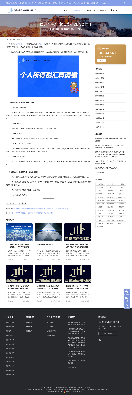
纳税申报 (121, 217)
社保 (100, 213)
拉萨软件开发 (99, 122)
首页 (67, 10)
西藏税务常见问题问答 (45, 244)
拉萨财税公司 (111, 204)
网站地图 (89, 387)
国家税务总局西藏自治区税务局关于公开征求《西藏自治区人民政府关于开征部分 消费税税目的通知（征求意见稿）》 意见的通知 (110, 154)
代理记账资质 (51, 335)
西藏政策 (100, 223)
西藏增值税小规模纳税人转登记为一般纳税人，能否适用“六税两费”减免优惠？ (41, 209)
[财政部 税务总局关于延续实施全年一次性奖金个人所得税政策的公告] (48, 274)
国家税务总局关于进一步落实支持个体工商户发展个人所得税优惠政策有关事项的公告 (77, 287)
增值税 (121, 190)
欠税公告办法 (99, 172)
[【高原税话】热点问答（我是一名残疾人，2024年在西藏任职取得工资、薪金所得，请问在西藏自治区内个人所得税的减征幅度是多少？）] (19, 232)
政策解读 (121, 204)
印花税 (121, 187)
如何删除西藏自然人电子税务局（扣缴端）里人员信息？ (33, 213)
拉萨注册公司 (100, 204)
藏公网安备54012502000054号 (74, 392)
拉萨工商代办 (99, 91)
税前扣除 (110, 213)
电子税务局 (111, 210)
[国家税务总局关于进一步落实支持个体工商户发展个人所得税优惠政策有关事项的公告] (77, 274)
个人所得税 (41, 44)
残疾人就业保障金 (111, 207)
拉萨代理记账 (99, 100)
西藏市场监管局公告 (121, 220)
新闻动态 (78, 10)
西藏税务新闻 (121, 223)
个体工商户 (121, 184)
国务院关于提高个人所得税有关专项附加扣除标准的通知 (18, 287)
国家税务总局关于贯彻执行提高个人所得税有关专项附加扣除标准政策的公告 (77, 245)
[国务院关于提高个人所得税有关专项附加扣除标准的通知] (19, 274)
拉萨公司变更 (99, 78)
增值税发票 (111, 194)
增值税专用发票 (100, 194)
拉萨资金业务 (99, 127)
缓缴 (100, 220)
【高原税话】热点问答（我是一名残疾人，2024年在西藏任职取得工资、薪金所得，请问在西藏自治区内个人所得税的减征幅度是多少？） (19, 245)
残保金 (100, 207)
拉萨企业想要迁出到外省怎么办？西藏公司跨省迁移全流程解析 (76, 354)
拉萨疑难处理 (99, 109)
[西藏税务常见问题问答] (48, 232)
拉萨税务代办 (99, 96)
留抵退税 (121, 210)
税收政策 (100, 217)
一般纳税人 (100, 184)
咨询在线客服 (108, 333)
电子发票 (100, 210)
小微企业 (121, 194)
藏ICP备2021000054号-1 (55, 392)
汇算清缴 (19, 44)
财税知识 (55, 29)
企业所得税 (100, 187)
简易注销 (110, 217)
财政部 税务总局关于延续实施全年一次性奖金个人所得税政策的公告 (48, 287)
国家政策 (68, 259)
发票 (100, 190)
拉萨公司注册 (99, 73)
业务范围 (91, 10)
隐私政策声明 (51, 331)
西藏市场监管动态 (111, 220)
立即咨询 (101, 60)
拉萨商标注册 (99, 114)
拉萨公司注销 (99, 82)
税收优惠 (121, 213)
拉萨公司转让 (99, 87)
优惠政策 (110, 187)
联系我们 (103, 10)
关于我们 (116, 10)
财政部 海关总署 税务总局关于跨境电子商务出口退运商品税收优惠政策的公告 (76, 331)
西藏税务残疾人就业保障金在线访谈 (106, 168)
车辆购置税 (100, 226)
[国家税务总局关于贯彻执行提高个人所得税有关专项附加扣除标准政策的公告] (77, 232)
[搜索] (125, 10)
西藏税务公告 (111, 223)
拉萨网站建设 (99, 118)
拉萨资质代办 (99, 105)
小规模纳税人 (100, 197)
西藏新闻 (29, 327)
